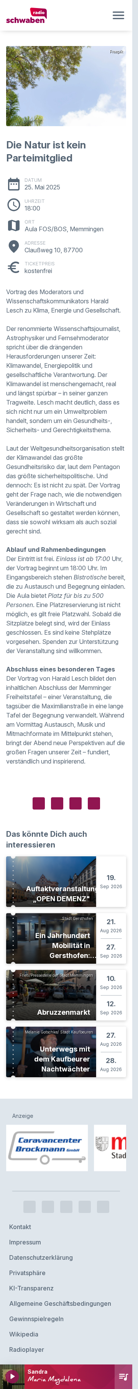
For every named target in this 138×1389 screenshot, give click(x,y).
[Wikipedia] (103, 1204)
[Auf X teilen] (57, 803)
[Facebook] (29, 1204)
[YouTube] (66, 1204)
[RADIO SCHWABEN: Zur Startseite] (57, 15)
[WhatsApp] (85, 1204)
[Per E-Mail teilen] (94, 803)
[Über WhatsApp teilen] (75, 803)
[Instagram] (48, 1204)
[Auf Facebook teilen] (39, 803)
